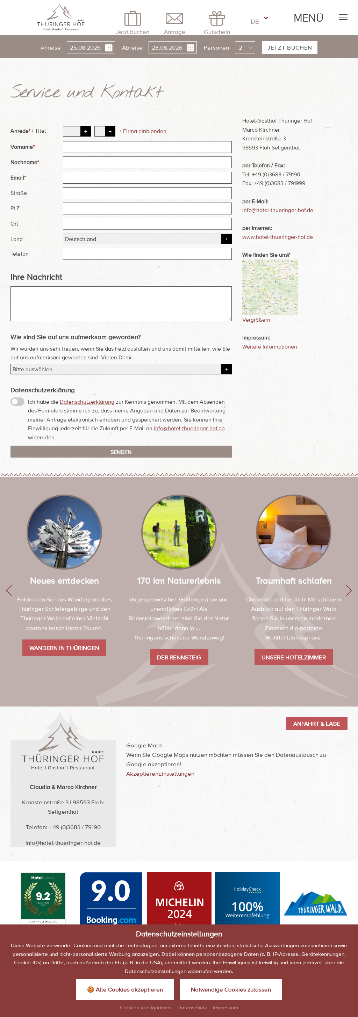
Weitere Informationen (269, 346)
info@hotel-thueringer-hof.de (189, 428)
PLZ (15, 208)
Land (16, 239)
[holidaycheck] (247, 904)
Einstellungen (176, 773)
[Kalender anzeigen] (107, 47)
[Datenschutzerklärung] (17, 401)
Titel (40, 130)
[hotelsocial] (43, 904)
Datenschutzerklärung (87, 401)
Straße (18, 193)
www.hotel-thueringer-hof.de (277, 237)
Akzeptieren (142, 773)
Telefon (19, 253)
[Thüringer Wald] (315, 904)
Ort (14, 223)
